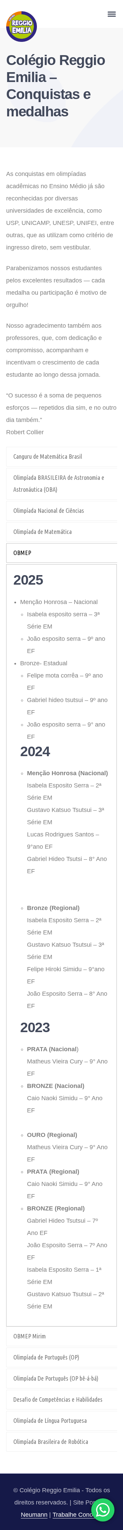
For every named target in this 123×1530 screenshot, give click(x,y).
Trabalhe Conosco (77, 1514)
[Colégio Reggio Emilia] (21, 26)
